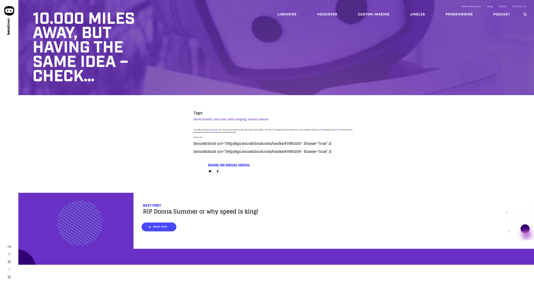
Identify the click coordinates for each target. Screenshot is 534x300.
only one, (220, 119)
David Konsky (212, 129)
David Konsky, (203, 119)
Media (503, 6)
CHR (322, 129)
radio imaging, (237, 119)
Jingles (417, 14)
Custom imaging (374, 14)
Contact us (519, 6)
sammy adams (258, 119)
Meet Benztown (471, 6)
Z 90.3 (337, 129)
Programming (459, 14)
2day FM (215, 132)
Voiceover (327, 14)
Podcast (501, 14)
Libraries (287, 14)
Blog (490, 6)
